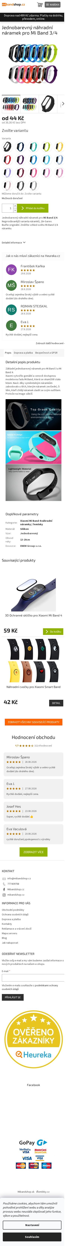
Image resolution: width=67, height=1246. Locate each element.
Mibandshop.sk (26, 1192)
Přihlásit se (13, 997)
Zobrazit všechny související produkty (33, 722)
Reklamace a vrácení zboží (16, 929)
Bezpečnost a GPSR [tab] (46, 353)
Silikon (24, 529)
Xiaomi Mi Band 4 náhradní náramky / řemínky (36, 522)
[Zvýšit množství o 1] (15, 206)
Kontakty (7, 924)
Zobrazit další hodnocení (49, 343)
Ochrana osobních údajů (15, 914)
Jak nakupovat (10, 943)
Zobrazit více (33, 852)
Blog (4, 938)
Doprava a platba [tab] (23, 353)
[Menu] (52, 4)
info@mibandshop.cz (19, 878)
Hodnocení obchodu (33, 737)
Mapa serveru (9, 933)
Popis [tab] (8, 353)
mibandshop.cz (15, 895)
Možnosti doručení (12, 198)
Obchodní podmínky (13, 910)
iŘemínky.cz (43, 1192)
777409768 (13, 884)
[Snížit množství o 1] (15, 210)
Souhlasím (32, 1237)
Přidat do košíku (35, 208)
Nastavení (32, 1225)
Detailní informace (12, 243)
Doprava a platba (11, 919)
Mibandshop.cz (15, 889)
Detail (56, 703)
